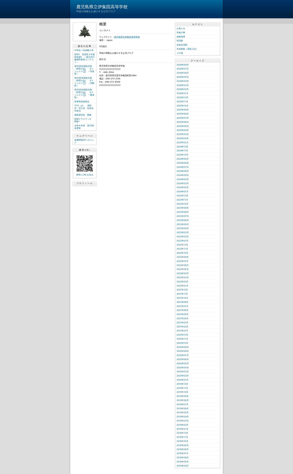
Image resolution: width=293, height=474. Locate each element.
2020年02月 (183, 375)
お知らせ (181, 28)
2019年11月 (182, 388)
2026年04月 (183, 81)
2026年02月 (183, 89)
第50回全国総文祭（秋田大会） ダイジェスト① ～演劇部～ (84, 82)
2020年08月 (183, 351)
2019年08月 (183, 400)
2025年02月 (183, 138)
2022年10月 (182, 253)
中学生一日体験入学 (84, 50)
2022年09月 (183, 257)
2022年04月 (183, 273)
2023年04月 (183, 228)
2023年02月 (183, 236)
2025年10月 (182, 105)
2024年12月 (182, 146)
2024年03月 (183, 183)
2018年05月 (183, 461)
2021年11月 (182, 293)
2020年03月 (183, 371)
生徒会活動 (182, 44)
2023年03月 (183, 232)
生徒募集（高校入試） (187, 48)
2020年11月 (182, 338)
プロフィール (84, 183)
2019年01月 (182, 429)
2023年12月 (182, 195)
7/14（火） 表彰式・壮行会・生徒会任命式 (84, 108)
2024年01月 (182, 191)
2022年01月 (182, 285)
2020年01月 (182, 379)
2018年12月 (182, 433)
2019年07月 (182, 404)
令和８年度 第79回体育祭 (84, 126)
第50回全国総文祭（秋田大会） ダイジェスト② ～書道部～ (84, 93)
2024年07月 (183, 167)
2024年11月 (182, 150)
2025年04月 (183, 130)
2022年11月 (182, 248)
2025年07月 (183, 118)
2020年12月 (182, 334)
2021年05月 (182, 314)
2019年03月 (183, 420)
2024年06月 (183, 171)
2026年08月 (183, 64)
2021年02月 (182, 326)
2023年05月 (183, 224)
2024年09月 (183, 158)
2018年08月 (183, 449)
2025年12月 (182, 97)
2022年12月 (182, 244)
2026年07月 (183, 68)
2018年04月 (183, 465)
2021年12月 (182, 289)
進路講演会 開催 (82, 114)
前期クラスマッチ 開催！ (84, 120)
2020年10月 (182, 343)
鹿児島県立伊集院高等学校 (102, 6)
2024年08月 (183, 163)
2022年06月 (183, 265)
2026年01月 (182, 93)
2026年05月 (183, 77)
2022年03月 (183, 277)
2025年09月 (183, 109)
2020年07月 (183, 355)
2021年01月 (182, 330)
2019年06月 (183, 408)
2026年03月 (183, 85)
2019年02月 (182, 424)
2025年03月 (183, 134)
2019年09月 (183, 396)
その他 (180, 53)
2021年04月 (182, 318)
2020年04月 (183, 367)
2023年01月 (182, 240)
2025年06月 (183, 122)
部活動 (180, 40)
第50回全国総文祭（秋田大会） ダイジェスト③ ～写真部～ (84, 70)
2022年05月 (183, 269)
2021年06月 (182, 310)
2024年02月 (183, 187)
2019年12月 (182, 384)
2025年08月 (183, 113)
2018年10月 (182, 441)
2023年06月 (183, 220)
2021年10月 (182, 298)
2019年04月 (183, 416)
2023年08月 (183, 212)
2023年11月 (182, 199)
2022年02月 (182, 281)
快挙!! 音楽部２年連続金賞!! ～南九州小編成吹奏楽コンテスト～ (84, 58)
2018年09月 (183, 445)
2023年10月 (182, 203)
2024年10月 (182, 154)
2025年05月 (183, 126)
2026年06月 (183, 72)
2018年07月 (182, 453)
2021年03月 (182, 322)
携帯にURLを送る (84, 174)
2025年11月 (182, 101)
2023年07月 (183, 216)
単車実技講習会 (81, 101)
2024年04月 (183, 179)
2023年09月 (183, 207)
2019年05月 (183, 412)
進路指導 (181, 36)
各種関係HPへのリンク (84, 141)
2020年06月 (183, 359)
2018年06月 (183, 457)
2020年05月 (183, 363)
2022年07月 (182, 261)
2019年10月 (182, 392)
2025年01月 (182, 142)
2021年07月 (182, 306)
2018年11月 (182, 437)
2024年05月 (183, 175)
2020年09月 (183, 347)
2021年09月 (182, 302)
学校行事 (181, 32)
